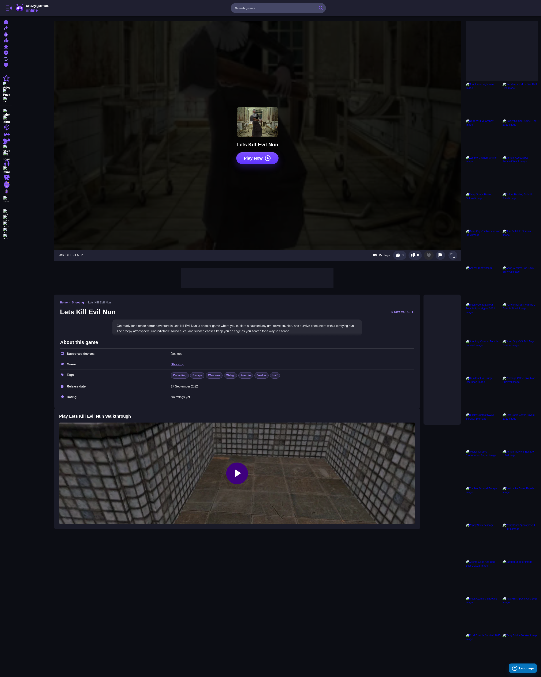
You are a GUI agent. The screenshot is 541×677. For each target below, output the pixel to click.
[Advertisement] (257, 277)
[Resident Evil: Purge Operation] (483, 393)
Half (274, 375)
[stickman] (6, 112)
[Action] (6, 78)
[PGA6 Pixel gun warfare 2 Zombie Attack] (520, 320)
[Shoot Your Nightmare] (483, 99)
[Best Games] (6, 34)
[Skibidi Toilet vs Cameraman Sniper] (483, 467)
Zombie (246, 375)
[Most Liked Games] (6, 40)
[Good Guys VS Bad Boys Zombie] (520, 357)
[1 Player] (6, 155)
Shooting (78, 302)
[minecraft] (6, 170)
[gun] (6, 141)
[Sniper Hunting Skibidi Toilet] (520, 210)
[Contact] (6, 218)
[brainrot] (6, 191)
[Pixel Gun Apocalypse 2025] (520, 614)
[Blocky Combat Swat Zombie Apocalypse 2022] (483, 320)
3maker (261, 375)
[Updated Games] (6, 58)
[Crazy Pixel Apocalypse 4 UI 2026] (520, 540)
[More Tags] (6, 198)
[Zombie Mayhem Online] (483, 173)
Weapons (214, 375)
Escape (197, 375)
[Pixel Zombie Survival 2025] (483, 651)
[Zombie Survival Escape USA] (520, 467)
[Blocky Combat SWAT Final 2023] (520, 136)
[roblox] (6, 177)
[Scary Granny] (483, 283)
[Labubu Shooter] (520, 577)
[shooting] (6, 127)
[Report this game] (440, 255)
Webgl (230, 375)
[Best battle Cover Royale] (520, 504)
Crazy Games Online (32, 8)
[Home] (6, 22)
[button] (453, 255)
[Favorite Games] (6, 64)
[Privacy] (6, 236)
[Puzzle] (6, 92)
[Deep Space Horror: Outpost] (483, 210)
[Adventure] (6, 85)
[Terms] (6, 224)
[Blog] (6, 211)
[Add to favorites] (429, 255)
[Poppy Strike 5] (483, 540)
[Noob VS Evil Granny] (483, 136)
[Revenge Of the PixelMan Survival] (520, 393)
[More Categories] (6, 99)
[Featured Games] (6, 46)
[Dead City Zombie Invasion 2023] (483, 246)
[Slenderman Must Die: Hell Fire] (520, 99)
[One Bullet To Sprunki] (520, 246)
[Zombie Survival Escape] (483, 504)
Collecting (179, 375)
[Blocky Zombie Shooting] (483, 614)
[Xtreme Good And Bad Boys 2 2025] (483, 577)
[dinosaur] (6, 120)
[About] (6, 230)
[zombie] (6, 184)
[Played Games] (6, 52)
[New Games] (6, 28)
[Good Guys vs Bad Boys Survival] (520, 283)
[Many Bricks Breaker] (520, 651)
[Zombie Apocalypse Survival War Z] (520, 173)
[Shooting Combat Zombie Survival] (483, 357)
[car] (6, 134)
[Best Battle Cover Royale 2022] (520, 430)
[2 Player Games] (6, 163)
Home (64, 302)
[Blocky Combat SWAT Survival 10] (483, 430)
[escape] (6, 148)
